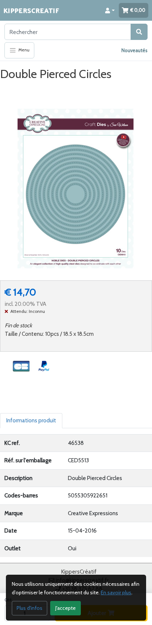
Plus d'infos (29, 608)
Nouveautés (134, 50)
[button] (110, 10)
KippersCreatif (31, 10)
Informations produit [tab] (31, 420)
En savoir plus (116, 592)
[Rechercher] (139, 32)
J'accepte (65, 608)
